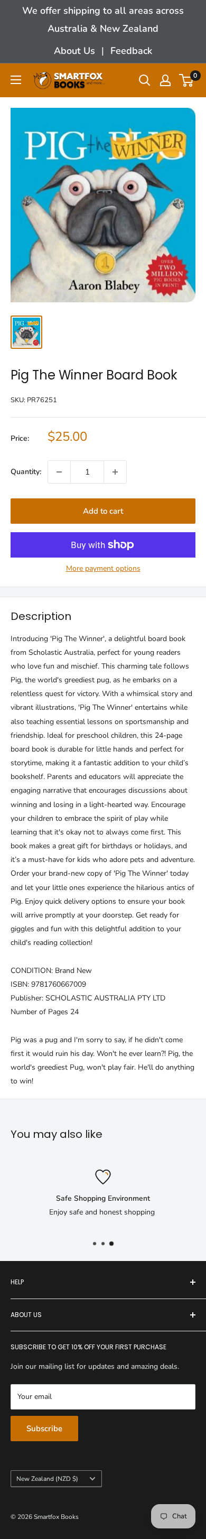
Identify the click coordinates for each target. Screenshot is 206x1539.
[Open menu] (16, 80)
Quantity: (26, 472)
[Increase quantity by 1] (115, 472)
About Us (74, 50)
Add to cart (103, 511)
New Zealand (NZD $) (47, 1479)
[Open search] (145, 80)
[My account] (165, 80)
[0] (186, 80)
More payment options (103, 568)
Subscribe (44, 1428)
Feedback (131, 50)
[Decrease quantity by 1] (59, 472)
